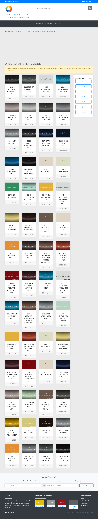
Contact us (84, 503)
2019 (83, 81)
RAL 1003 (39, 506)
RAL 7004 (51, 506)
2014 (83, 107)
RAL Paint (39, 24)
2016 (83, 97)
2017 (83, 91)
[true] (90, 8)
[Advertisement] (49, 47)
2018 (83, 86)
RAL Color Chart (86, 501)
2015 (83, 102)
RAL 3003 (62, 506)
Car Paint (48, 24)
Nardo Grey (73, 507)
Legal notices (85, 505)
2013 (83, 112)
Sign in (85, 1)
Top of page (10, 512)
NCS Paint (58, 24)
